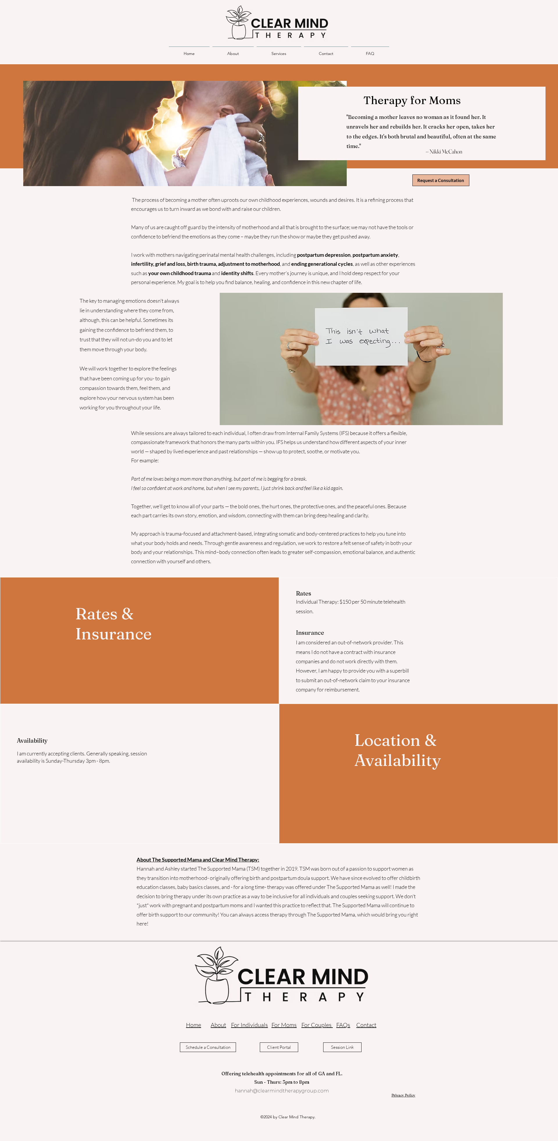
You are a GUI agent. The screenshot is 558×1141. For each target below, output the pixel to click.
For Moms (284, 1024)
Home (193, 1024)
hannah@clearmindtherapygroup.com (282, 1091)
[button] (279, 51)
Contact (366, 1024)
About (218, 1024)
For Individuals (249, 1024)
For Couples (317, 1024)
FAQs (343, 1024)
